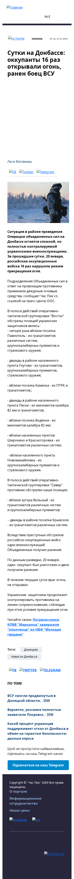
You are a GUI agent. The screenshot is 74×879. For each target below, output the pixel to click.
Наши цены (19, 810)
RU (47, 16)
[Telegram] (45, 171)
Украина (37, 38)
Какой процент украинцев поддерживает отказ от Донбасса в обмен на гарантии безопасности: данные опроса (37, 731)
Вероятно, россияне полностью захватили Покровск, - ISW (34, 712)
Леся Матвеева (19, 161)
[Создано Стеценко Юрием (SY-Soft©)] (54, 853)
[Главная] (15, 7)
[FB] (12, 171)
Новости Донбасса (24, 656)
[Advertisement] (37, 115)
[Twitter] (26, 171)
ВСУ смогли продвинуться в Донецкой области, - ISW (31, 698)
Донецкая (31, 649)
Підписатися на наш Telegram (38, 765)
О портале (18, 791)
